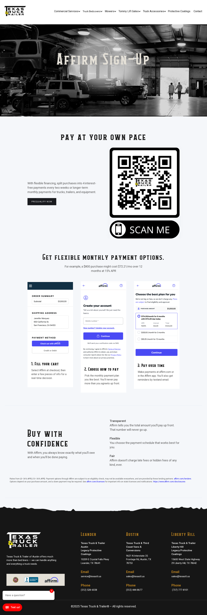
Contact (198, 11)
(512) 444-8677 (134, 589)
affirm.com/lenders (182, 479)
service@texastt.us (91, 576)
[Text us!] (12, 608)
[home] (16, 11)
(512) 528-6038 (89, 589)
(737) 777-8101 (179, 589)
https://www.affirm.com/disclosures (169, 482)
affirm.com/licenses (96, 482)
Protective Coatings (179, 11)
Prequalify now (42, 202)
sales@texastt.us (135, 576)
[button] (67, 11)
